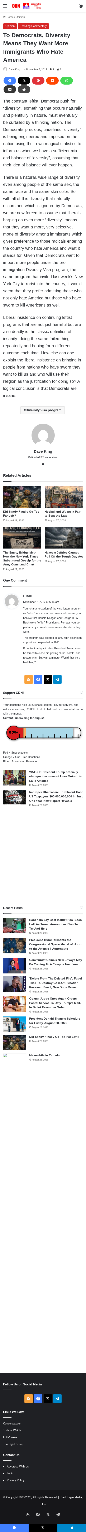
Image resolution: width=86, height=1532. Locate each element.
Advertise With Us (18, 1466)
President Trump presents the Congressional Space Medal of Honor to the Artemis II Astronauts (55, 944)
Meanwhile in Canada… (46, 1055)
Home (10, 17)
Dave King (14, 69)
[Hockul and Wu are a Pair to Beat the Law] (64, 496)
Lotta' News (10, 1437)
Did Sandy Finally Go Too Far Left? (54, 1036)
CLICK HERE (35, 709)
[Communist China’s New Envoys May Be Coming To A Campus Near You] (14, 965)
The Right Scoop (13, 1444)
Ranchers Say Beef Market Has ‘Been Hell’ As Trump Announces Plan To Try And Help (55, 924)
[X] (24, 81)
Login (10, 1473)
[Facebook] (10, 81)
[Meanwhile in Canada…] (14, 1209)
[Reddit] (52, 81)
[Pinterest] (38, 81)
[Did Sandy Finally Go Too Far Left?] (22, 496)
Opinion (20, 17)
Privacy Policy (15, 1480)
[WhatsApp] (66, 81)
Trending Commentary (33, 26)
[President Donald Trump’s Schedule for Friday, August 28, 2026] (14, 1024)
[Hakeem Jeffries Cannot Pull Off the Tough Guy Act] (64, 538)
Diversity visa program (43, 410)
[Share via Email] (10, 89)
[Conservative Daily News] (27, 6)
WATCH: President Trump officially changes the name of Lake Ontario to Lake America (55, 776)
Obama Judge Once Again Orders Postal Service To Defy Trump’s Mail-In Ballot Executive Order (55, 1003)
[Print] (24, 89)
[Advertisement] (43, 856)
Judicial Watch (12, 1430)
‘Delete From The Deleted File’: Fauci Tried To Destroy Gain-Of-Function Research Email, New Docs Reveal (55, 983)
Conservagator (12, 1423)
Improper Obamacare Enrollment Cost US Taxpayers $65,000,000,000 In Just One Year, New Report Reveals (56, 796)
